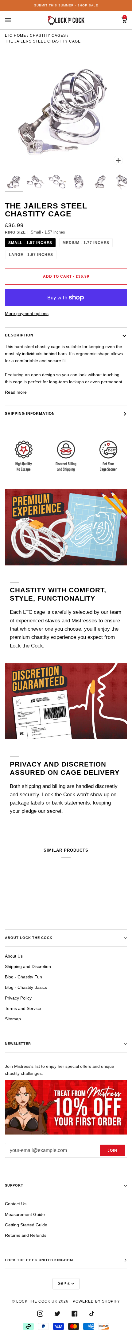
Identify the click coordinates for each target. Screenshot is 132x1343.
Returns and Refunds (25, 1235)
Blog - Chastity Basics (26, 987)
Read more (16, 392)
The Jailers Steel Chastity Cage (43, 41)
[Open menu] (14, 20)
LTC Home (15, 35)
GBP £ (64, 1283)
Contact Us (15, 1203)
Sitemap (13, 1018)
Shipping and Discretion (28, 966)
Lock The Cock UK (36, 1301)
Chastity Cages (48, 35)
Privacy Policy (18, 998)
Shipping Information (30, 413)
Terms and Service (23, 1008)
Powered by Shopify (96, 1301)
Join (112, 1150)
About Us (14, 956)
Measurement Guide (25, 1214)
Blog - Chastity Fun (23, 976)
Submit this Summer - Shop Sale (66, 5)
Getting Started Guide (26, 1224)
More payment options (27, 313)
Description (19, 335)
